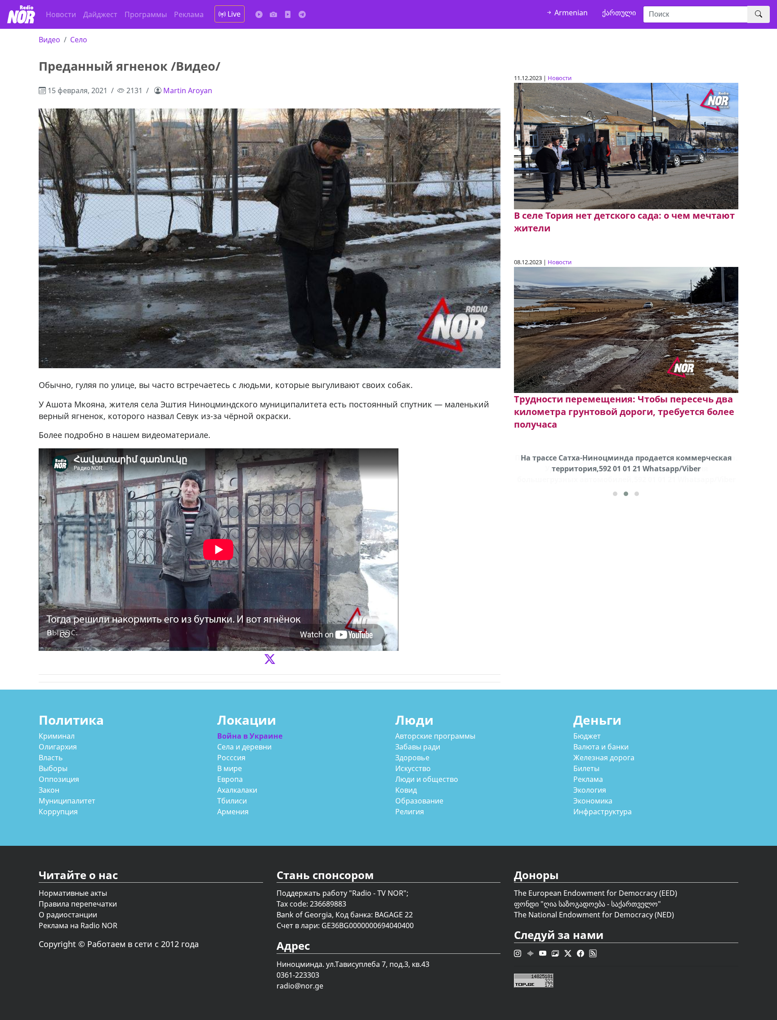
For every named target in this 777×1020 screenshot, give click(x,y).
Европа (230, 779)
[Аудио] (259, 14)
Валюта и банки (601, 747)
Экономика (592, 801)
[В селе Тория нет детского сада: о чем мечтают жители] (626, 145)
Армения (233, 812)
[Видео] (288, 14)
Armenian (570, 13)
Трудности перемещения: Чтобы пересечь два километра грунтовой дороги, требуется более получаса (624, 411)
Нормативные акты (73, 893)
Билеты (586, 768)
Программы (146, 14)
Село (78, 40)
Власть (51, 758)
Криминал (57, 736)
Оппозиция (59, 779)
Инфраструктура (602, 812)
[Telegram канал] (302, 14)
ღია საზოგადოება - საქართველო (601, 904)
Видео (49, 40)
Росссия (231, 758)
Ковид (406, 790)
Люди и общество (426, 779)
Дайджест (100, 14)
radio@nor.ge (300, 986)
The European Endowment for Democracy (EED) (595, 893)
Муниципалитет (67, 801)
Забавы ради (417, 747)
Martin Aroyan (187, 90)
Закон (49, 790)
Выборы (53, 768)
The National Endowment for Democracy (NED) (594, 915)
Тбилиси (232, 801)
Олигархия (58, 747)
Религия (409, 812)
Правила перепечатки (78, 904)
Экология (589, 790)
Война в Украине (249, 736)
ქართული (619, 13)
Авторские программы (435, 736)
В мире (229, 768)
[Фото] (273, 14)
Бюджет (587, 736)
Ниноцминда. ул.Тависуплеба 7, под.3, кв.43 (353, 964)
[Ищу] (758, 14)
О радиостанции (68, 915)
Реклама (189, 14)
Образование (419, 801)
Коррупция (58, 812)
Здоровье (412, 758)
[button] (615, 493)
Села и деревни (244, 747)
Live (233, 14)
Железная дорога (603, 758)
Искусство (413, 768)
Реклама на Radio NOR (78, 925)
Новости (61, 14)
